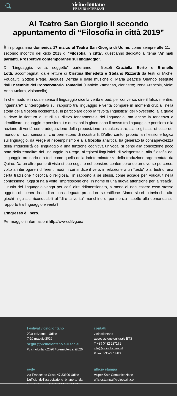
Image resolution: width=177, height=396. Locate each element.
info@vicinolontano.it (108, 348)
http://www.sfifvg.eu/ (66, 221)
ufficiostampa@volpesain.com (115, 379)
